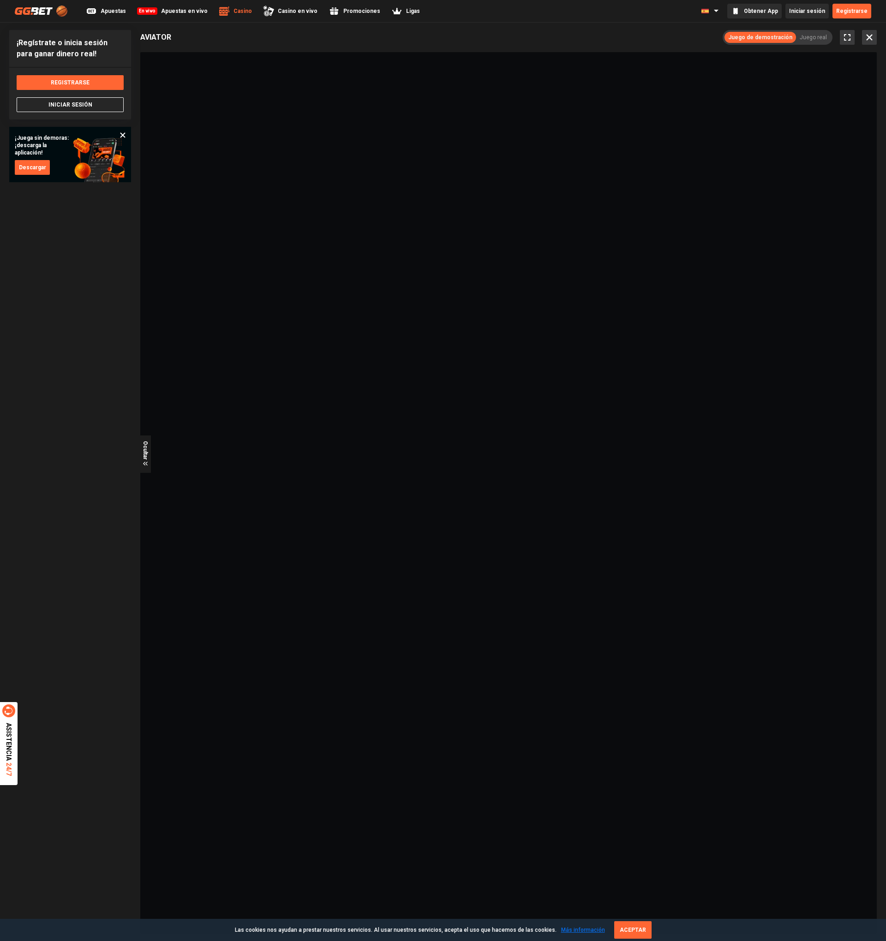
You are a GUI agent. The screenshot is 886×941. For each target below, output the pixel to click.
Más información (583, 930)
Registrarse (852, 11)
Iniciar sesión (807, 11)
